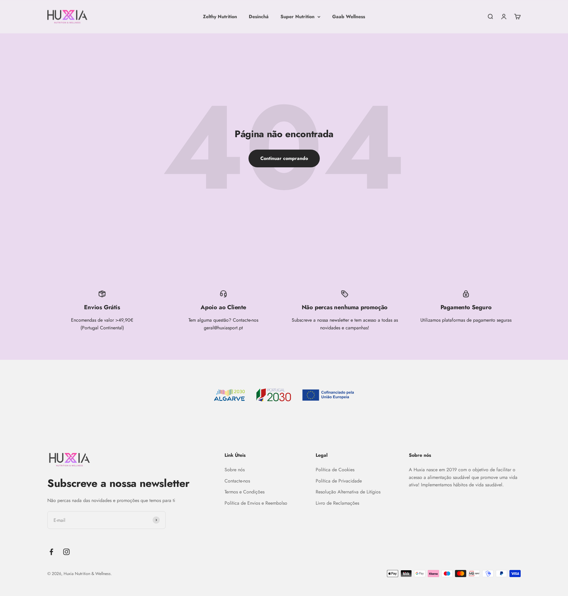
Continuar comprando (284, 158)
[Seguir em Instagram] (66, 552)
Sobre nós (235, 469)
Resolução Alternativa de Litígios (348, 491)
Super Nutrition (297, 16)
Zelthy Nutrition (220, 16)
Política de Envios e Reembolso (256, 503)
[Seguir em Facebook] (51, 552)
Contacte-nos (237, 480)
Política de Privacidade (339, 480)
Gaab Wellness (348, 16)
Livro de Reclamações (337, 503)
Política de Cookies (335, 469)
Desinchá (259, 16)
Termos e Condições (244, 491)
